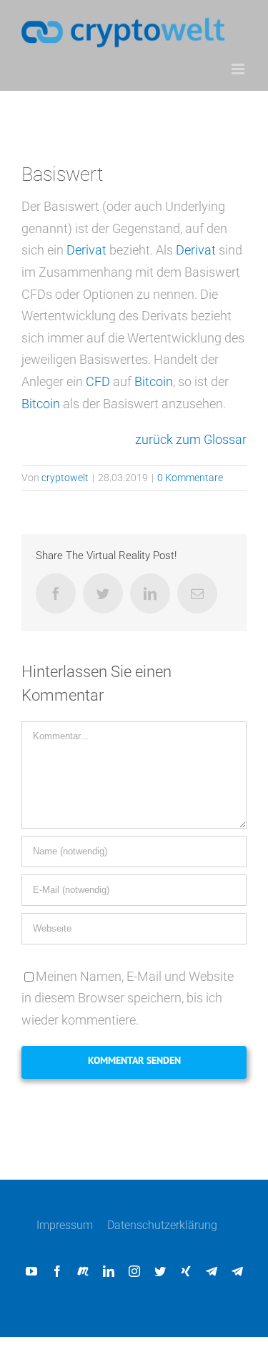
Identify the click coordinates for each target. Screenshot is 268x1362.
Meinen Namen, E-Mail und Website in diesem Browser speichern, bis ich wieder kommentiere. (127, 998)
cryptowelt (65, 477)
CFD (98, 381)
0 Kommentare (190, 477)
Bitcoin (153, 381)
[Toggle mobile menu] (239, 69)
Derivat (86, 249)
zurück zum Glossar (191, 439)
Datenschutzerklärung (162, 1225)
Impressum (64, 1225)
